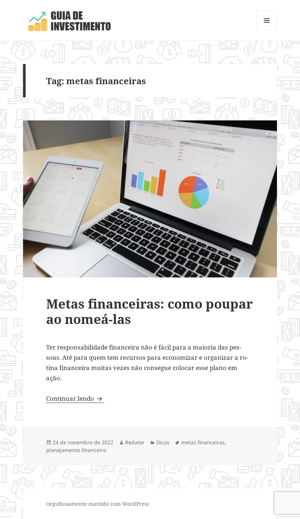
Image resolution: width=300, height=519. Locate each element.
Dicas (162, 442)
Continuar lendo (75, 398)
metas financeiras (203, 442)
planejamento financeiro (76, 450)
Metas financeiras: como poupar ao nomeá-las (149, 311)
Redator (135, 442)
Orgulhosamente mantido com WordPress (97, 503)
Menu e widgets (267, 30)
